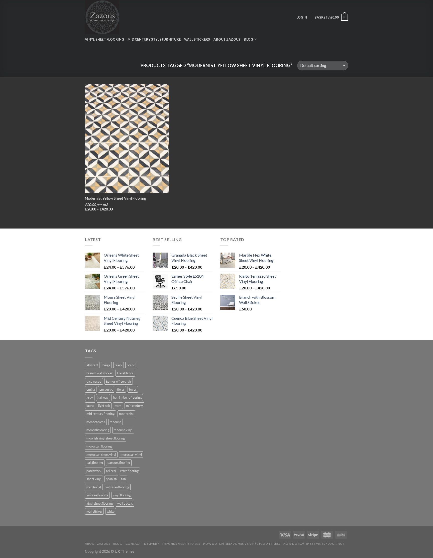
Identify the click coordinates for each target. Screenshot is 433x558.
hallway (103, 397)
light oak (104, 406)
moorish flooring (97, 430)
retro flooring (129, 471)
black (118, 365)
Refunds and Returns (181, 543)
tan (123, 479)
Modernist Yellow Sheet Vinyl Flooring (115, 198)
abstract (92, 365)
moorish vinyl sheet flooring (105, 438)
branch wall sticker (99, 373)
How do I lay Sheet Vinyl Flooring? (313, 543)
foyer (133, 389)
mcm (118, 406)
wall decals (125, 503)
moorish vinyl (123, 430)
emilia (90, 389)
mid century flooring (100, 414)
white (111, 511)
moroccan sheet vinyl (101, 455)
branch (132, 365)
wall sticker (94, 511)
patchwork (93, 471)
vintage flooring (97, 495)
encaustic (106, 389)
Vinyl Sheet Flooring (104, 39)
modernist (126, 414)
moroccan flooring (99, 446)
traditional (93, 487)
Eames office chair (118, 381)
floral (121, 389)
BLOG (248, 39)
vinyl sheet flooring (99, 503)
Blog (117, 543)
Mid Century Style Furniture (154, 39)
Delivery (151, 543)
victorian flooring (117, 487)
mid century (134, 406)
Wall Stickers (197, 39)
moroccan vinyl (131, 455)
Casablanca (125, 373)
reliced (111, 471)
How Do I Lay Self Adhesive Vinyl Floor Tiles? (241, 543)
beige (106, 365)
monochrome (95, 422)
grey (89, 397)
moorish (115, 422)
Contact (133, 543)
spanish (111, 479)
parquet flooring (118, 463)
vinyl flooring (122, 495)
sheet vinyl (93, 479)
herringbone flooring (127, 397)
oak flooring (94, 463)
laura (90, 406)
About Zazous (226, 39)
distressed (93, 381)
